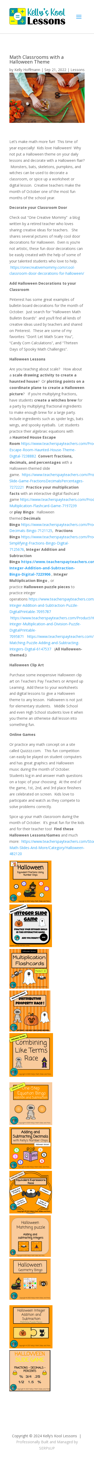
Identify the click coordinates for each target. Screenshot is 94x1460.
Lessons (77, 69)
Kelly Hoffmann (27, 69)
